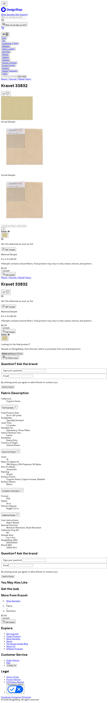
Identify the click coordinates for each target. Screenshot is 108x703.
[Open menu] (4, 3)
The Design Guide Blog (17, 644)
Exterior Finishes (8, 65)
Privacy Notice (13, 679)
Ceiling (4, 74)
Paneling (5, 68)
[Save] (6, 93)
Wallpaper (6, 46)
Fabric (28, 79)
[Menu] (5, 34)
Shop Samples (8, 14)
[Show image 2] (4, 228)
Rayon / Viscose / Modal (12, 79)
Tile (3, 41)
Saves (9, 641)
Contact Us (11, 665)
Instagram (16, 697)
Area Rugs (6, 52)
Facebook (6, 697)
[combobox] (13, 17)
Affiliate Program (14, 649)
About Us (10, 646)
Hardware (5, 60)
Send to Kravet (8, 387)
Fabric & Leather (8, 49)
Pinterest (26, 697)
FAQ (8, 663)
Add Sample (10, 275)
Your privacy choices (15, 685)
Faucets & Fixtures (9, 63)
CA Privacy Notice (15, 682)
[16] (4, 235)
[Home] (13, 12)
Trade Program (13, 636)
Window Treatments (9, 71)
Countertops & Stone (10, 43)
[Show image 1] (2, 228)
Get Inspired (22, 14)
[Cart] (54, 28)
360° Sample (10, 250)
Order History (12, 660)
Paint (4, 38)
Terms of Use (12, 677)
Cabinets (5, 57)
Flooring (5, 54)
